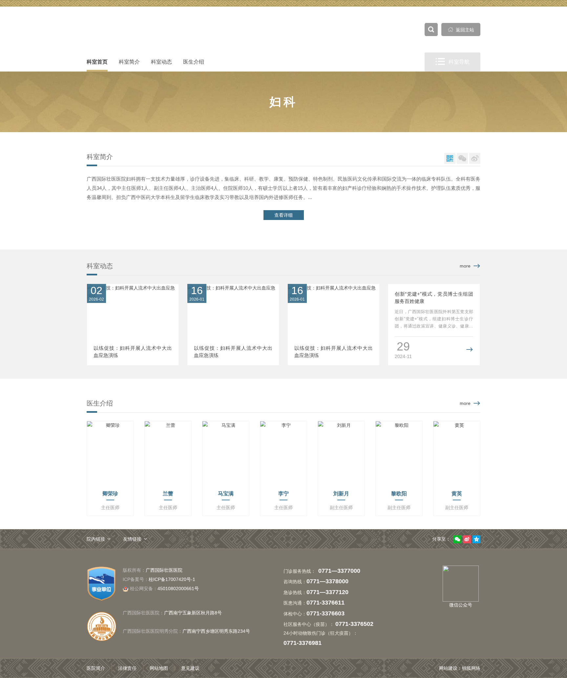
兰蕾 (168, 493)
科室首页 (97, 62)
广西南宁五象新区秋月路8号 (193, 612)
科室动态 (161, 62)
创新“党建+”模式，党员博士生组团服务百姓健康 (434, 297)
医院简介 (96, 668)
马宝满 (226, 493)
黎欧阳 (399, 493)
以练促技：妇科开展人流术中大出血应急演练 (133, 351)
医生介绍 (193, 62)
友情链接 (132, 539)
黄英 (457, 493)
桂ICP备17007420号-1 (172, 579)
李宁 (283, 493)
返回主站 (461, 29)
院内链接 (96, 539)
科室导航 (452, 62)
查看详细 (283, 215)
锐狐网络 (471, 668)
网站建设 (448, 668)
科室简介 (129, 62)
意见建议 (190, 668)
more (465, 266)
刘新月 (341, 493)
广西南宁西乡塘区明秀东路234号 (216, 631)
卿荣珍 (110, 493)
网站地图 (159, 668)
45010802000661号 (164, 588)
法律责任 (127, 668)
